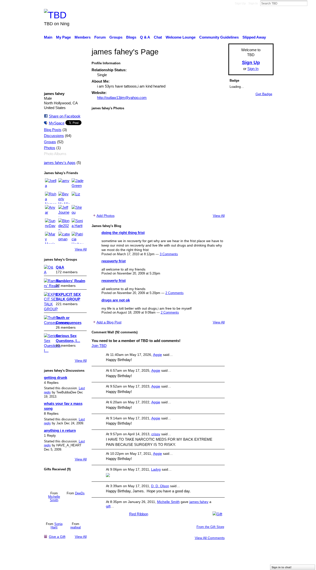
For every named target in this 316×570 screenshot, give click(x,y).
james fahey (198, 502)
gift (108, 506)
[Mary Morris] (51, 238)
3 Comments (169, 254)
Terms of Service (260, 564)
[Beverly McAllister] (64, 198)
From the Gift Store (210, 527)
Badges (204, 564)
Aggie (157, 355)
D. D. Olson (160, 486)
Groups (50, 142)
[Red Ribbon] (54, 482)
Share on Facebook (64, 116)
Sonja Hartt (56, 525)
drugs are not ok (115, 300)
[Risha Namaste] (51, 198)
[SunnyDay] (51, 224)
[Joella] (51, 184)
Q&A (60, 267)
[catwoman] (64, 238)
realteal (75, 527)
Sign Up (240, 3)
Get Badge (264, 94)
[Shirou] (77, 211)
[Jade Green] (77, 184)
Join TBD (99, 345)
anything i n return (60, 430)
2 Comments (174, 293)
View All (81, 249)
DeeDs (80, 493)
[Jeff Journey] (64, 211)
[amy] (64, 184)
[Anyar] (51, 211)
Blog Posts (52, 130)
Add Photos (106, 216)
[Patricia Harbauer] (77, 238)
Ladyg (156, 469)
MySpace (56, 123)
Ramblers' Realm (70, 281)
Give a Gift (57, 537)
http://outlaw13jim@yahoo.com (122, 97)
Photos (49, 148)
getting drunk (55, 377)
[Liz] (77, 198)
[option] (158, 161)
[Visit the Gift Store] (217, 513)
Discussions (54, 136)
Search (311, 3)
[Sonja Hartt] (77, 224)
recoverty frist (113, 261)
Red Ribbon (138, 514)
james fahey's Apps (60, 163)
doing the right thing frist (123, 232)
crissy (155, 434)
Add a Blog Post (109, 322)
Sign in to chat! (282, 567)
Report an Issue (228, 564)
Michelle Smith (54, 498)
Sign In (253, 3)
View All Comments (210, 538)
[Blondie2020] (64, 224)
